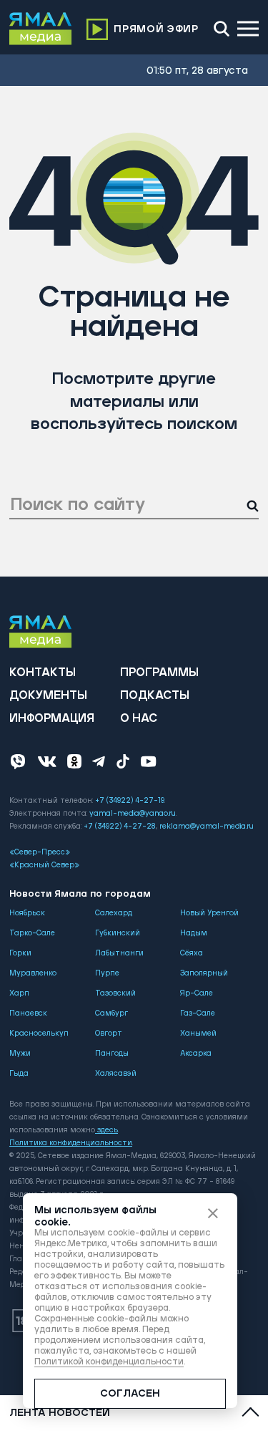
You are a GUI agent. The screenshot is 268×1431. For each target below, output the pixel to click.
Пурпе (107, 973)
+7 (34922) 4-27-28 (120, 826)
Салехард (113, 913)
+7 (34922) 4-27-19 (129, 800)
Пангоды (112, 1053)
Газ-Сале (197, 1013)
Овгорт (108, 1033)
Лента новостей (59, 1413)
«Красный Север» (44, 865)
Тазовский (115, 993)
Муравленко (32, 973)
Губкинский (117, 933)
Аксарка (196, 1053)
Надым (193, 933)
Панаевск (28, 1013)
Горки (20, 953)
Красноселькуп (39, 1033)
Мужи (20, 1053)
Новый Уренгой (209, 913)
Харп (19, 993)
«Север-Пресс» (39, 852)
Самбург (111, 1013)
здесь (107, 1130)
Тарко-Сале (32, 933)
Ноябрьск (27, 913)
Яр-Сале (196, 993)
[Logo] (40, 28)
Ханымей (198, 1033)
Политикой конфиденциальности (109, 1362)
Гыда (19, 1073)
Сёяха (191, 953)
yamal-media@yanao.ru (132, 813)
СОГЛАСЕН (130, 1394)
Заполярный (204, 973)
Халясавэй (116, 1073)
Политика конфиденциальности (70, 1143)
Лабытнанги (119, 953)
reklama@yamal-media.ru (206, 826)
